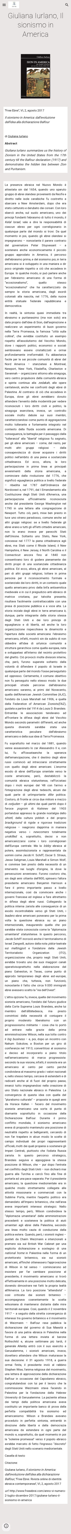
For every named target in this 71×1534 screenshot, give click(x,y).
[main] (35, 25)
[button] (4, 5)
